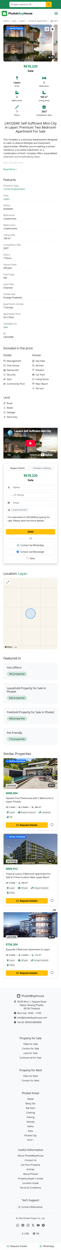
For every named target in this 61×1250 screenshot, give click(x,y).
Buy (14, 20)
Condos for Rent (30, 1080)
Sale (5, 327)
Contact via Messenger (32, 551)
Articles (30, 1169)
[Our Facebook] (22, 1225)
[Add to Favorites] (52, 824)
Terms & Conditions (30, 1187)
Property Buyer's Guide (30, 1178)
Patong (30, 1117)
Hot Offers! (14, 667)
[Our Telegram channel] (43, 1225)
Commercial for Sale (30, 1057)
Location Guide (30, 1183)
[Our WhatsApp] (17, 1225)
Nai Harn (30, 1108)
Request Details (17, 468)
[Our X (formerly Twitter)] (33, 1225)
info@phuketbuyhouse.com (32, 1017)
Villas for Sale (30, 1044)
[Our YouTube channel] (38, 1225)
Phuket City (30, 1135)
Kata (30, 1130)
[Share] (47, 29)
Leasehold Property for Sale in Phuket (26, 689)
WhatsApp (48, 1246)
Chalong (30, 1112)
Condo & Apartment (37, 20)
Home (6, 20)
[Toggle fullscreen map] (8, 582)
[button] (30, 1139)
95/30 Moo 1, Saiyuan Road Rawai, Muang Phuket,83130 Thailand (31, 1005)
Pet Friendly (14, 733)
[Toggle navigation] (56, 13)
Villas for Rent (30, 1076)
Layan (22, 20)
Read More (9, 169)
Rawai (30, 1098)
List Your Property (30, 1164)
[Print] (52, 29)
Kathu (30, 1126)
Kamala (30, 1121)
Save (32, 558)
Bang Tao (30, 1103)
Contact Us (30, 1160)
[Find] (49, 4)
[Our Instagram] (28, 1225)
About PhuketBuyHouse (30, 1155)
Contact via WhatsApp (32, 545)
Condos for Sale (30, 1048)
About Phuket (30, 1174)
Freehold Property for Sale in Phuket (30, 712)
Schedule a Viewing (42, 468)
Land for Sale (31, 1053)
